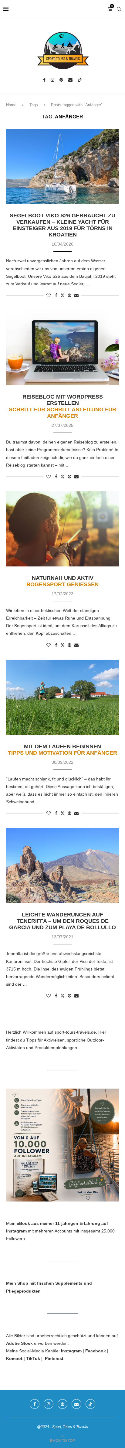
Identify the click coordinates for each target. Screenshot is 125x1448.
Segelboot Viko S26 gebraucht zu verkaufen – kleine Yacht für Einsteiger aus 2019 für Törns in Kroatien (62, 225)
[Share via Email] (76, 295)
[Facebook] (44, 80)
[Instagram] (52, 80)
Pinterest (54, 1358)
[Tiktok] (80, 80)
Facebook (95, 1350)
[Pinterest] (61, 80)
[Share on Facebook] (56, 295)
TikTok (33, 1358)
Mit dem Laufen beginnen (62, 749)
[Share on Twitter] (62, 295)
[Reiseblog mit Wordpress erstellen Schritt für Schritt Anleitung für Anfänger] (62, 347)
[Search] (119, 9)
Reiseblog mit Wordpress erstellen (62, 406)
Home (11, 105)
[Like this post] (48, 295)
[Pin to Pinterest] (69, 295)
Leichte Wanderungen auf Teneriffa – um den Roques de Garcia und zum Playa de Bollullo (62, 921)
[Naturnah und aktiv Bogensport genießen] (62, 528)
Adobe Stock (19, 1343)
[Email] (70, 80)
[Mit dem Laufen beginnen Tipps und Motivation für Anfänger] (62, 697)
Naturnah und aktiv (62, 581)
